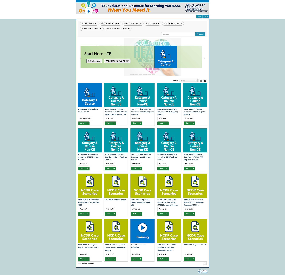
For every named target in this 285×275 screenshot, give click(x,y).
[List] (200, 80)
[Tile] (205, 80)
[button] (89, 24)
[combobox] (187, 80)
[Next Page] (205, 263)
